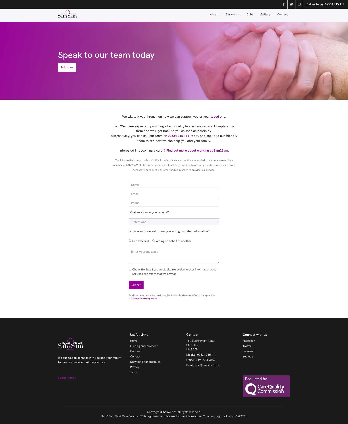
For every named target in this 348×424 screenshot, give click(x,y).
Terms (134, 372)
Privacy (134, 367)
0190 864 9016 (200, 360)
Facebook (249, 341)
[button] (216, 14)
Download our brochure (145, 362)
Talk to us (67, 67)
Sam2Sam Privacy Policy (144, 298)
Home (134, 341)
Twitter (247, 346)
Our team (136, 351)
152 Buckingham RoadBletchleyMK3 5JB (200, 345)
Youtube (248, 356)
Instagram (249, 351)
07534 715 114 (179, 136)
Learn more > (67, 378)
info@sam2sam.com (203, 365)
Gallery (265, 14)
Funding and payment (144, 346)
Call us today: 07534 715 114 (325, 4)
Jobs (250, 14)
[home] (134, 14)
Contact (282, 14)
